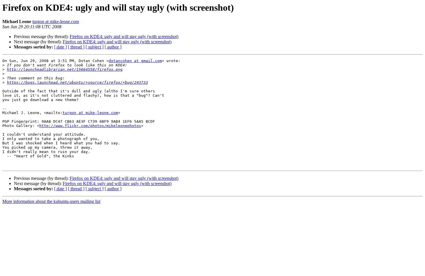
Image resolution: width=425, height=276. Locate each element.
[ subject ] (95, 46)
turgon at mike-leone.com (55, 21)
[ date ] (60, 46)
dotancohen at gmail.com (135, 61)
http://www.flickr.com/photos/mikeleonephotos (90, 126)
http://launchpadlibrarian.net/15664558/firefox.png (65, 69)
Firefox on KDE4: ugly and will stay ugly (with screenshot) (124, 36)
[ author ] (113, 46)
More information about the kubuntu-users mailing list (51, 201)
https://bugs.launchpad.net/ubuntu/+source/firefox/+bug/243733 (77, 82)
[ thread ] (76, 46)
